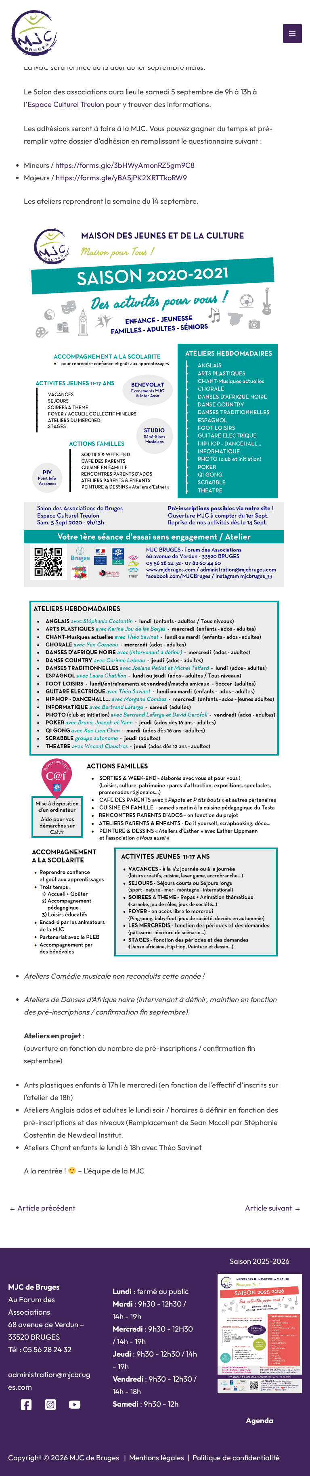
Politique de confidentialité (236, 1457)
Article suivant (273, 1208)
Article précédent (42, 1208)
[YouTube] (75, 1405)
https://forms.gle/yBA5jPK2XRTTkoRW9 (121, 177)
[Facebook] (26, 1405)
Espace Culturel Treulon (65, 104)
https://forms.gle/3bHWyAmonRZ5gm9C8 (125, 165)
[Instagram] (50, 1405)
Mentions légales (156, 1457)
